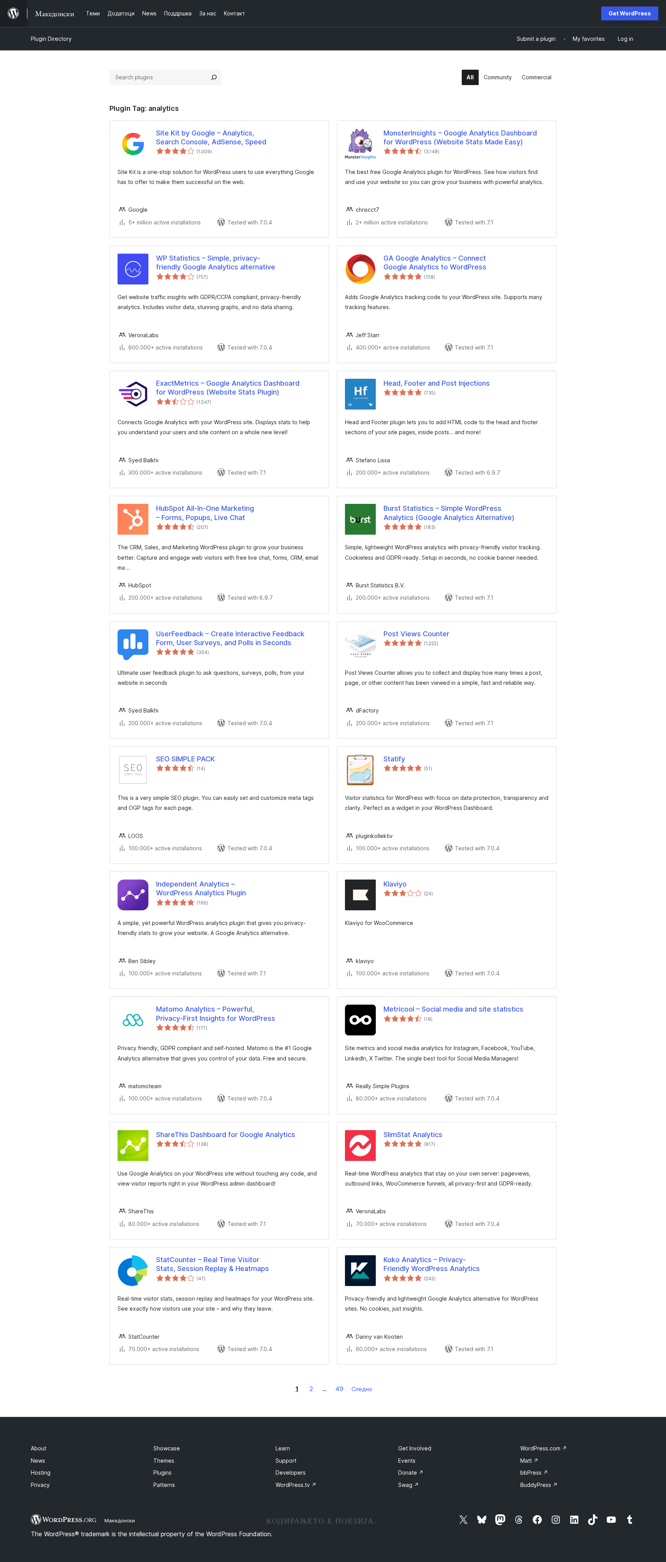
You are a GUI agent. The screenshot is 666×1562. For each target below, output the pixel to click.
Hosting (40, 1472)
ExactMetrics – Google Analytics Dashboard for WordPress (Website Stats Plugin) (227, 387)
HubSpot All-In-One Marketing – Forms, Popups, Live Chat (205, 512)
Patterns (164, 1485)
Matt (529, 1460)
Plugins (162, 1472)
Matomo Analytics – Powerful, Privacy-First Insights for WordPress (215, 1013)
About (38, 1448)
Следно (362, 1389)
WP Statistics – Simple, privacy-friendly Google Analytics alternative (215, 262)
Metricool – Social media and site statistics (453, 1009)
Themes (163, 1460)
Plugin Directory (51, 38)
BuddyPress (539, 1485)
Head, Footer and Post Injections (436, 383)
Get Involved (414, 1448)
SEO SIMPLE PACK (185, 759)
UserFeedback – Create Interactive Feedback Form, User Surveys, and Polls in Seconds (230, 638)
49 (339, 1389)
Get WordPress (630, 13)
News (38, 1460)
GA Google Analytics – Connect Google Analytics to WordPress (434, 262)
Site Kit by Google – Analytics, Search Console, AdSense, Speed (211, 137)
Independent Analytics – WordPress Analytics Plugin (201, 888)
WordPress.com (543, 1448)
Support (286, 1460)
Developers (291, 1472)
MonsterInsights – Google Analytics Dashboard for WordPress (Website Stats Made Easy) (460, 137)
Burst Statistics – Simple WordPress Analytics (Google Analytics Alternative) (449, 512)
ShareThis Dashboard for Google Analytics (225, 1135)
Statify (394, 759)
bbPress (534, 1472)
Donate (411, 1472)
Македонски (119, 1520)
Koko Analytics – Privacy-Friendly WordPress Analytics (431, 1264)
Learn (283, 1448)
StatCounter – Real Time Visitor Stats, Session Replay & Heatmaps (212, 1264)
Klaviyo (395, 884)
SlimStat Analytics (412, 1135)
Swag (408, 1485)
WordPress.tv (296, 1485)
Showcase (166, 1448)
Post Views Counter (416, 634)
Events (406, 1460)
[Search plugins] (214, 77)
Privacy (40, 1485)
